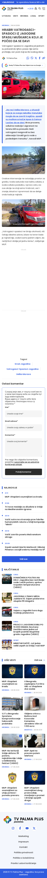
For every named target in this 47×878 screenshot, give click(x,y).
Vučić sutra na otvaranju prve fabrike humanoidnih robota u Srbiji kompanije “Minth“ (25, 522)
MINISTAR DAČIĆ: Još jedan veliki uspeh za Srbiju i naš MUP (29, 644)
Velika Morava (23, 374)
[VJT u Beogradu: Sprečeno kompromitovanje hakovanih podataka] (12, 703)
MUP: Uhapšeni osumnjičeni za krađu (23, 497)
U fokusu (6, 16)
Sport (41, 16)
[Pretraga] (39, 8)
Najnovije (10, 487)
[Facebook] (39, 58)
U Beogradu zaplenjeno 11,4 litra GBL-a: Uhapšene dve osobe (34, 685)
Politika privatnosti (23, 852)
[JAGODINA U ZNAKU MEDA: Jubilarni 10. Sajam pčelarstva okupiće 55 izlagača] (7, 598)
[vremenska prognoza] (36, 8)
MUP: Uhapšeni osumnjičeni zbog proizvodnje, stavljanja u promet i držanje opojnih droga (34, 794)
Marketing (23, 836)
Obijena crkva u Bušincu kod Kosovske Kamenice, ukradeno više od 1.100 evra (33, 719)
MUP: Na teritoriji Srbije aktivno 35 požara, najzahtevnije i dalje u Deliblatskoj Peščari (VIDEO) (12, 757)
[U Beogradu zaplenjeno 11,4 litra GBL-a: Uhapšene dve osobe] (34, 671)
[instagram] (13, 828)
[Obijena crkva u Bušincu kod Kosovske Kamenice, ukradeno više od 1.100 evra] (34, 703)
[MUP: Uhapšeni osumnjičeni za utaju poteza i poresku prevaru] (12, 778)
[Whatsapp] (27, 58)
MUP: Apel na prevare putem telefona (32, 753)
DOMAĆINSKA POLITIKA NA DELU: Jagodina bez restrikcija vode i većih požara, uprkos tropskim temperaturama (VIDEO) (28, 582)
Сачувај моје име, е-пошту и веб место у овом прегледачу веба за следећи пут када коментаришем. (23, 394)
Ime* (7, 407)
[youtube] (27, 828)
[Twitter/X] (36, 58)
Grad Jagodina (22, 363)
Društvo (28, 730)
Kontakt (23, 847)
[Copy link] (43, 58)
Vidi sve (23, 559)
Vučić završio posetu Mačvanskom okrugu (23, 535)
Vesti (15, 16)
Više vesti (10, 660)
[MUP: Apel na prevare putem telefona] (34, 741)
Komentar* (10, 435)
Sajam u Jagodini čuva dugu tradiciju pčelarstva (28, 611)
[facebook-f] (20, 828)
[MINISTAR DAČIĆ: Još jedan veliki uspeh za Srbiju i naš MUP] (7, 645)
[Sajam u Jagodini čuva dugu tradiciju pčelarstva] (7, 612)
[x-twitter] (34, 828)
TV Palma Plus (16, 872)
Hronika (24, 16)
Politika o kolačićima (23, 858)
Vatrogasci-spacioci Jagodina (22, 369)
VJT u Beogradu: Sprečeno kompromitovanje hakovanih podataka (11, 718)
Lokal (33, 16)
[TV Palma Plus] (12, 9)
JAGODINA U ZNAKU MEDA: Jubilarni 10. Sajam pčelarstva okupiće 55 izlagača (28, 598)
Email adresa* (11, 421)
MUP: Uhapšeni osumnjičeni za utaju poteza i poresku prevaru (10, 792)
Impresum (23, 842)
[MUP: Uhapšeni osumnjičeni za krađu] (12, 671)
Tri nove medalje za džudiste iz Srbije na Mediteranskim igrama (24, 508)
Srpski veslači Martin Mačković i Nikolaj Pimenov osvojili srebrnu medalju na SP (25, 548)
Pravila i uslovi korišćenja (23, 863)
